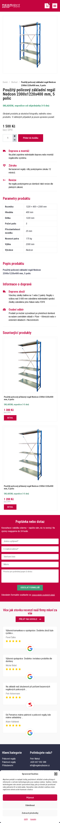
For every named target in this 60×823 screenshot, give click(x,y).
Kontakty (33, 819)
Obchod (14, 82)
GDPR (26, 819)
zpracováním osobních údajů (43, 595)
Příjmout (30, 797)
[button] (55, 774)
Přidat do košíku (30, 138)
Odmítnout (30, 805)
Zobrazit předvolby (30, 813)
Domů (5, 82)
